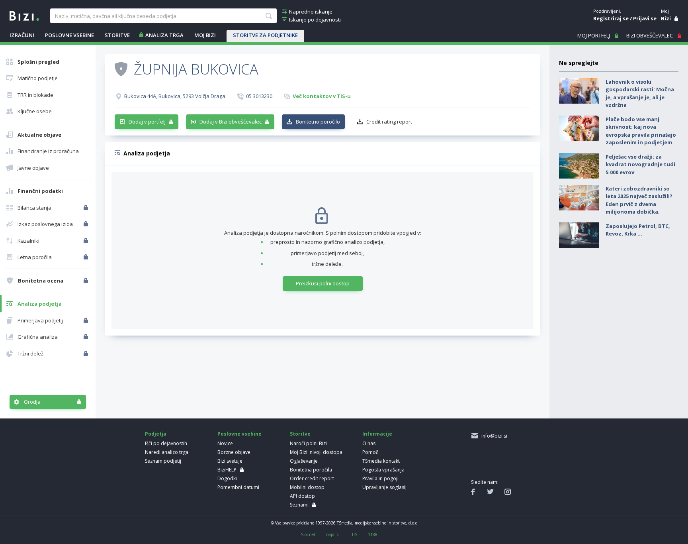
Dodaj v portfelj (147, 121)
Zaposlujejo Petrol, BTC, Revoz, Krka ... (638, 230)
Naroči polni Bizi (308, 443)
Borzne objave (233, 452)
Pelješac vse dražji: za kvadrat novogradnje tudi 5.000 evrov (640, 164)
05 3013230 (259, 96)
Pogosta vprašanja (383, 469)
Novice (225, 443)
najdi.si (333, 534)
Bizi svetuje (229, 461)
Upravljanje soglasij (384, 487)
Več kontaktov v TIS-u (322, 96)
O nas (368, 443)
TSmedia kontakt (381, 461)
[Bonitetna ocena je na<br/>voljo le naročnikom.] (86, 280)
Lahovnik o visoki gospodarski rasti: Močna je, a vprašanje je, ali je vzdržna (640, 93)
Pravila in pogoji (380, 478)
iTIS (353, 534)
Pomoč (370, 452)
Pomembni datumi (238, 487)
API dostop (302, 496)
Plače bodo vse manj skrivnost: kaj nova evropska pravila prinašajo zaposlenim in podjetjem (641, 131)
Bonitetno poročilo (318, 121)
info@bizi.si (493, 435)
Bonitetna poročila (311, 469)
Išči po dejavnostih (166, 443)
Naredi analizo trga (166, 452)
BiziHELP (226, 469)
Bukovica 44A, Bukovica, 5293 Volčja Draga (174, 96)
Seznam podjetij (163, 461)
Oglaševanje (304, 461)
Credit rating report (389, 121)
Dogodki (227, 478)
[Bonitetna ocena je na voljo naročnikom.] (121, 68)
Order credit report (312, 478)
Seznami (299, 504)
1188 (372, 534)
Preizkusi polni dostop (323, 283)
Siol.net (308, 534)
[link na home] (24, 15)
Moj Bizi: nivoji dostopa (316, 452)
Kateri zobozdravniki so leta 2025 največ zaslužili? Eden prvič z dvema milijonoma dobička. (639, 200)
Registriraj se (611, 18)
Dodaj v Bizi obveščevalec (230, 121)
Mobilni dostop (307, 487)
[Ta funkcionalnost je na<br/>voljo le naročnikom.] (86, 207)
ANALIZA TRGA (164, 35)
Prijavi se (645, 18)
